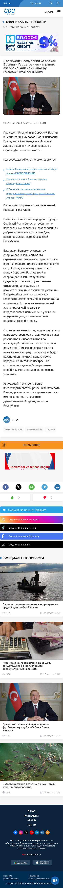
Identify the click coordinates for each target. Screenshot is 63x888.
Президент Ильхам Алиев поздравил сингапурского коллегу (26, 181)
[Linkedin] (42, 832)
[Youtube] (32, 832)
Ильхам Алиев (34, 429)
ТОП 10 (31, 824)
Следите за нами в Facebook (24, 536)
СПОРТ (49, 11)
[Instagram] (21, 832)
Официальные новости (24, 27)
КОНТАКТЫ (32, 815)
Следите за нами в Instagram (24, 519)
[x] (26, 832)
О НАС (31, 811)
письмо (51, 429)
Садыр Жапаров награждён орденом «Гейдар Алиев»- (31, 171)
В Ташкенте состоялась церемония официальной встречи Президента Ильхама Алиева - (30, 193)
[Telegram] (37, 832)
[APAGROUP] (31, 854)
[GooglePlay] (20, 863)
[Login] (58, 3)
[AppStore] (42, 863)
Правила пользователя (10, 877)
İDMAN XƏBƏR (31, 445)
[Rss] (48, 832)
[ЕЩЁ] (58, 12)
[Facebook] (15, 832)
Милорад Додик (13, 429)
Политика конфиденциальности (40, 877)
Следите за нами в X (20, 544)
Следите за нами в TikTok (22, 528)
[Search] (51, 3)
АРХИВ (31, 820)
